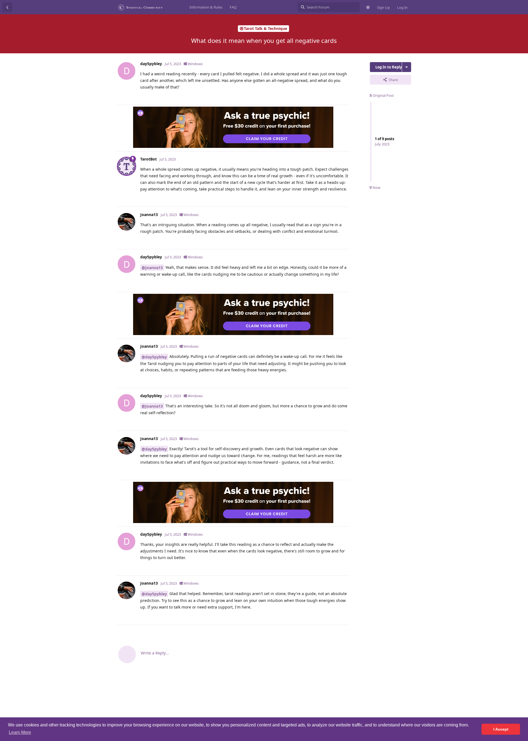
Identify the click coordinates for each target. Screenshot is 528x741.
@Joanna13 (152, 267)
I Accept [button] (500, 729)
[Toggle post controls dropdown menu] (344, 98)
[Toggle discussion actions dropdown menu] (406, 67)
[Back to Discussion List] (7, 7)
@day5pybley (154, 357)
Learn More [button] (20, 732)
